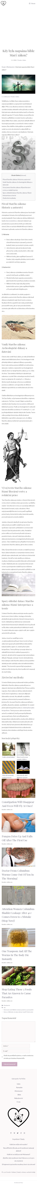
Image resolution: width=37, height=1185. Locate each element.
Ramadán (19, 1087)
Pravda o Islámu (22, 60)
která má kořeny (11, 221)
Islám (18, 1084)
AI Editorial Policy (18, 1182)
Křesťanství (10, 67)
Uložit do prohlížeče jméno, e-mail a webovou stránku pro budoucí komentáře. (18, 1056)
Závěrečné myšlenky (9, 198)
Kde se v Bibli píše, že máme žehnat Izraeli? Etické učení (18, 1012)
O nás (18, 1102)
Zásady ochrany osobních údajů (26, 1172)
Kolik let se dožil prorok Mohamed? (18, 1154)
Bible (19, 1095)
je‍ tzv (29, 371)
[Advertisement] (18, 26)
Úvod (3, 67)
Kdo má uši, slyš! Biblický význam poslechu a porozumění (18, 1010)
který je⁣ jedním (21, 404)
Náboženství (18, 1098)
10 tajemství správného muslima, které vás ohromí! (18, 1164)
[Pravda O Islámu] (3, 3)
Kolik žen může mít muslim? (18, 1144)
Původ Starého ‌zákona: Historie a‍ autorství (16, 179)
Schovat (23, 175)
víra (5, 1007)
